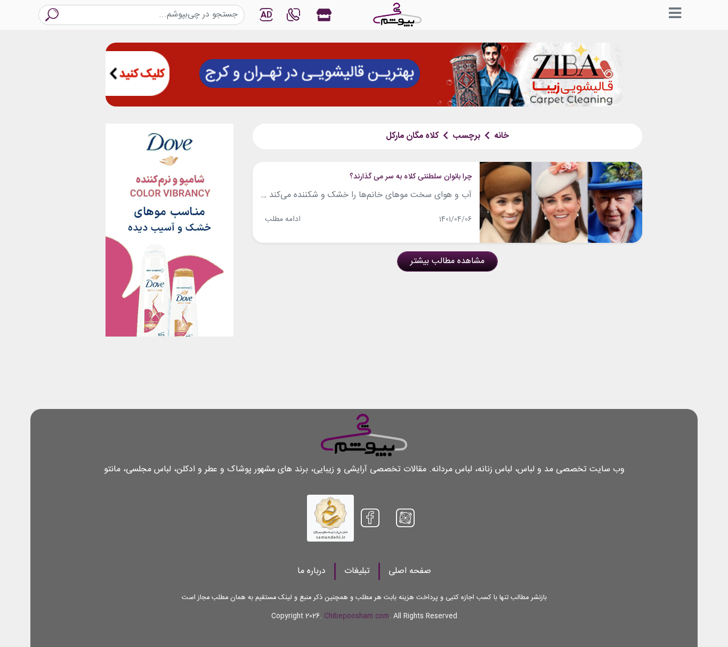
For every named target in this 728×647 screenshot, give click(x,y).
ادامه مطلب (283, 219)
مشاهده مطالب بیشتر (447, 261)
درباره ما (311, 571)
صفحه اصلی (410, 571)
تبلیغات (357, 571)
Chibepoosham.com (356, 616)
